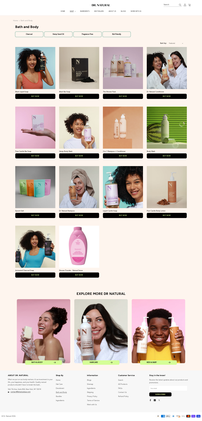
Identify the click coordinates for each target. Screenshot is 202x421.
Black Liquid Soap (21, 92)
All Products (122, 384)
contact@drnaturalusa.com (21, 392)
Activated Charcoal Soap (24, 270)
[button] (73, 11)
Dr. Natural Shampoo (67, 211)
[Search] (179, 5)
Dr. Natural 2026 (9, 416)
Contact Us (122, 392)
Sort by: (163, 43)
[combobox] (172, 5)
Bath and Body (27, 21)
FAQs (120, 388)
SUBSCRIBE (160, 394)
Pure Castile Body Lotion (156, 211)
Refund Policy (123, 396)
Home (15, 21)
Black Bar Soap (64, 92)
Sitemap (90, 384)
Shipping (90, 392)
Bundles (59, 396)
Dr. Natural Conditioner (155, 92)
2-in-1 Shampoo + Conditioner (114, 151)
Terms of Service (93, 400)
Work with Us (92, 405)
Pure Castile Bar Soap (23, 151)
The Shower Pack (109, 92)
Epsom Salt (19, 211)
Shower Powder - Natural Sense (71, 270)
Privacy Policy (92, 396)
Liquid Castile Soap (110, 211)
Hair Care (59, 384)
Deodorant (60, 388)
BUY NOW (35, 96)
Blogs (89, 380)
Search (120, 380)
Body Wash (151, 151)
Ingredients (60, 400)
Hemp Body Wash (65, 151)
